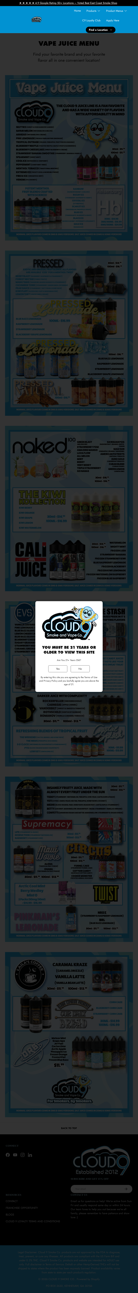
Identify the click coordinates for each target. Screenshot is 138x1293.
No (80, 669)
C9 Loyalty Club (91, 20)
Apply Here (112, 20)
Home (77, 11)
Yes (58, 669)
